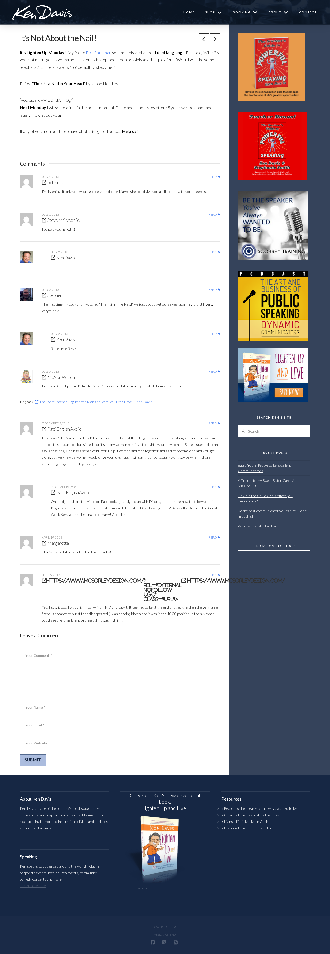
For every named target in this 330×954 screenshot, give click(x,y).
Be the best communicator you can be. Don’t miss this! (272, 513)
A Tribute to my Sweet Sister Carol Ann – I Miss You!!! (270, 483)
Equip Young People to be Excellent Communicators (264, 468)
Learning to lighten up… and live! (249, 828)
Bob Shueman (99, 52)
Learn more (143, 888)
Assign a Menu (165, 934)
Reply (213, 176)
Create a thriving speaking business (251, 815)
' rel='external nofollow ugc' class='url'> (165, 590)
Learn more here (33, 885)
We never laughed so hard (258, 526)
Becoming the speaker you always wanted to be (260, 808)
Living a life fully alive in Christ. (247, 821)
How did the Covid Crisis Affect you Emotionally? (265, 498)
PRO (174, 927)
